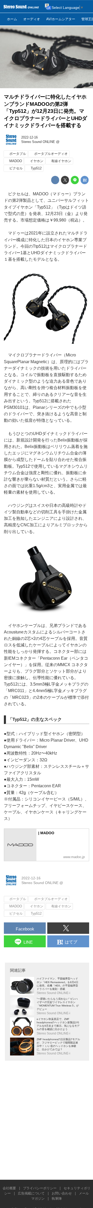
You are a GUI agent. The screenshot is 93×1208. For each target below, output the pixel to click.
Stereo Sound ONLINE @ (40, 142)
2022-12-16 (29, 137)
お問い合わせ (62, 1193)
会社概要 (9, 1188)
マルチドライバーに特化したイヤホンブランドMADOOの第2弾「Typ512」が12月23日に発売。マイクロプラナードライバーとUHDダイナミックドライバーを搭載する (45, 111)
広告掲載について (31, 1193)
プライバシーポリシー (40, 1188)
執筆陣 (57, 1198)
